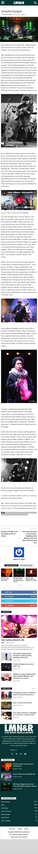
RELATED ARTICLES (11, 565)
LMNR (2, 643)
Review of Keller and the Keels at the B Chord (9, 533)
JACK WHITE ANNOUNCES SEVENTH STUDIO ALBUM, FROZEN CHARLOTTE (22, 655)
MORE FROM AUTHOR (26, 565)
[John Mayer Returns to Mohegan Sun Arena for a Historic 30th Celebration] (6, 716)
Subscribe (32, 605)
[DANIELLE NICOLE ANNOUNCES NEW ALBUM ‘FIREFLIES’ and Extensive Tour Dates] (6, 677)
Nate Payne (24, 514)
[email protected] (16, 498)
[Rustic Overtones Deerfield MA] (6, 777)
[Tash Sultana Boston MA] (19, 626)
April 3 (17, 512)
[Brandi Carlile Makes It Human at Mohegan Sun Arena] (31, 573)
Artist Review (5, 817)
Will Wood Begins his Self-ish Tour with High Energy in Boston (18, 579)
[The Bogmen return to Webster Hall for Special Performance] (6, 695)
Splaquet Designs (23, 834)
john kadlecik (6, 514)
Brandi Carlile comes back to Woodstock (5, 579)
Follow (33, 596)
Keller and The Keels (24, 57)
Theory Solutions (22, 837)
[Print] (22, 522)
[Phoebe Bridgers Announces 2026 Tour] (6, 667)
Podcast (19, 829)
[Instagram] (17, 754)
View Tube (12, 829)
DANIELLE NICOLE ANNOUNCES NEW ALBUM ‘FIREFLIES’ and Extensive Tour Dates (24, 676)
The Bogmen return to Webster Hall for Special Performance (24, 694)
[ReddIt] (13, 522)
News (2, 805)
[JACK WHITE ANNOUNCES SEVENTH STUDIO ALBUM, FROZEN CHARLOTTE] (6, 656)
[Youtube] (25, 754)
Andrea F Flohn (7, 14)
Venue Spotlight (6, 820)
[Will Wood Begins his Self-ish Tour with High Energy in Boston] (19, 573)
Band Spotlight (5, 814)
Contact (26, 829)
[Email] (18, 522)
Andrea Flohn (10, 512)
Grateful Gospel (31, 512)
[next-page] (20, 585)
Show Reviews (5, 802)
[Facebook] (3, 522)
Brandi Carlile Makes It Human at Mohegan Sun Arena (31, 579)
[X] (8, 522)
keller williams (15, 514)
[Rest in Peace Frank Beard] (6, 706)
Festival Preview (6, 811)
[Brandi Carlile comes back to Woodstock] (6, 573)
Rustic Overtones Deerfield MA (24, 774)
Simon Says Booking (23, 832)
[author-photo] (19, 552)
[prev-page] (18, 585)
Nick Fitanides (23, 213)
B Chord (23, 512)
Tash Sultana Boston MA (12, 640)
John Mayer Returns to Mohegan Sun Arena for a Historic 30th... (25, 714)
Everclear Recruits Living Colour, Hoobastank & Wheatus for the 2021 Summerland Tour (29, 537)
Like (34, 592)
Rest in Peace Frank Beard (22, 703)
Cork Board (4, 808)
